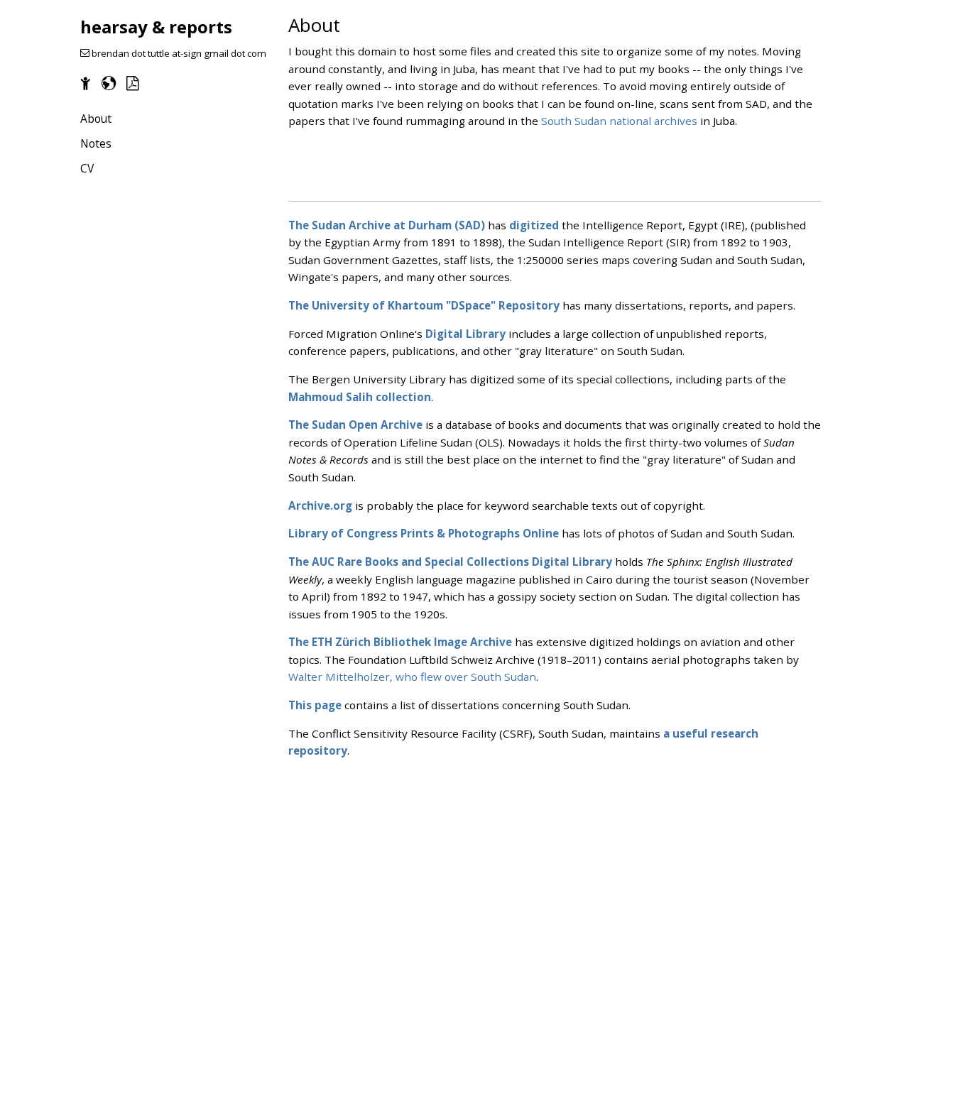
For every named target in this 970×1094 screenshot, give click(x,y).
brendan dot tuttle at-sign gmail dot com (177, 53)
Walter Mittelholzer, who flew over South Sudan (412, 676)
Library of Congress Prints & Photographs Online (423, 533)
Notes (95, 143)
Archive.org (320, 505)
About (95, 118)
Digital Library (465, 334)
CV (87, 168)
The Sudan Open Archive (355, 424)
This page (315, 705)
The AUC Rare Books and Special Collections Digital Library (450, 561)
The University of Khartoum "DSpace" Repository (424, 305)
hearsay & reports (156, 26)
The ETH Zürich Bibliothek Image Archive (400, 642)
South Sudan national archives (619, 121)
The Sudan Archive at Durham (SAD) (386, 225)
